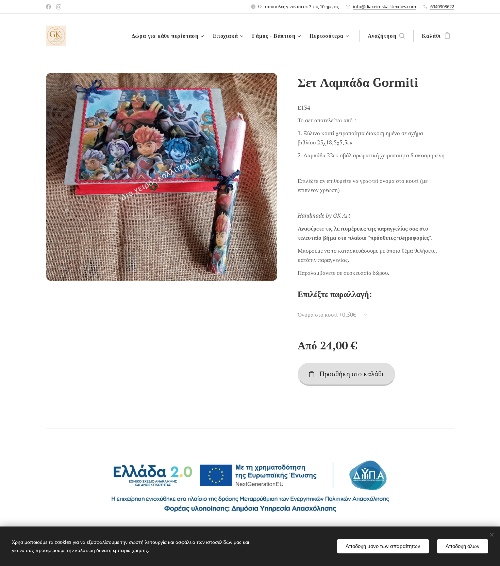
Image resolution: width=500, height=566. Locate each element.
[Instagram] (58, 7)
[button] (386, 35)
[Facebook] (48, 7)
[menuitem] (168, 35)
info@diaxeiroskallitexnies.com (384, 6)
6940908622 (442, 6)
